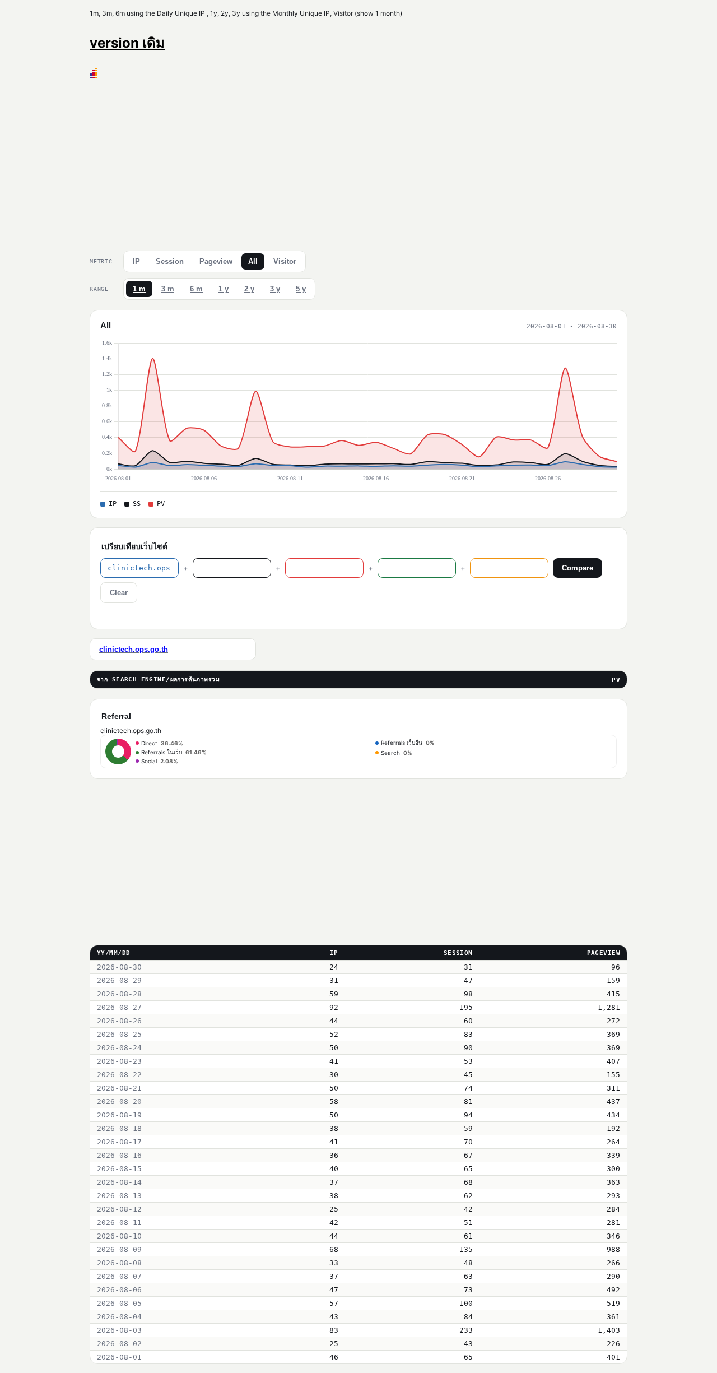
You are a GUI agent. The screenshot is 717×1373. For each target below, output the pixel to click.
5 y (301, 289)
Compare (577, 568)
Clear (119, 592)
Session (170, 261)
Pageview (215, 261)
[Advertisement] (358, 162)
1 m (139, 289)
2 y (249, 289)
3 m (167, 289)
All (253, 261)
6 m (196, 289)
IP (136, 261)
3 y (275, 289)
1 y (223, 289)
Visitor (284, 261)
